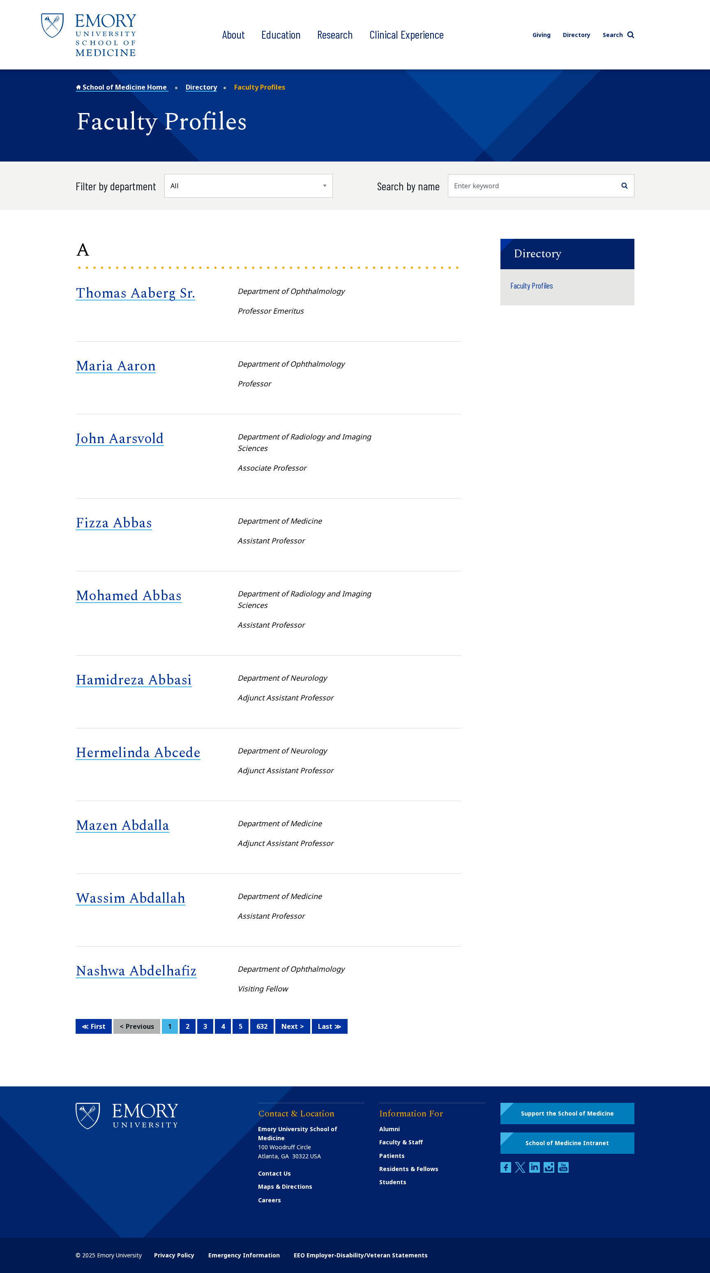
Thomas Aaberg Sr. (135, 293)
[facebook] (506, 1170)
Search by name (408, 186)
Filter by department (116, 186)
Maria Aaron (116, 366)
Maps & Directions (285, 1186)
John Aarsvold (120, 439)
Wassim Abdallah (130, 898)
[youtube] (563, 1170)
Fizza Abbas (114, 523)
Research (335, 34)
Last (325, 1026)
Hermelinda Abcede (138, 753)
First (98, 1026)
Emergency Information (244, 1255)
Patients (392, 1156)
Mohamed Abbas (129, 596)
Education (281, 34)
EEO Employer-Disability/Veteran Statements (361, 1255)
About (233, 34)
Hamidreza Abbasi (134, 680)
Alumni (389, 1129)
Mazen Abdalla (122, 825)
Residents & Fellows (408, 1169)
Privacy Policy (174, 1255)
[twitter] (521, 1170)
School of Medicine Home (124, 87)
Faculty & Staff (401, 1142)
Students (392, 1182)
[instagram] (550, 1170)
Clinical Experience (406, 34)
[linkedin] (535, 1170)
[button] (567, 254)
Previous (140, 1026)
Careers (269, 1200)
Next (289, 1026)
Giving (541, 35)
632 (261, 1026)
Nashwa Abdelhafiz (136, 971)
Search (613, 35)
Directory (576, 35)
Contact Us (274, 1173)
